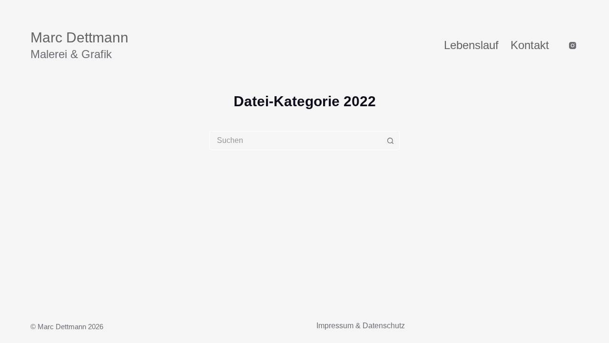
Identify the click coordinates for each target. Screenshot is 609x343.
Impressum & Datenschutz (360, 326)
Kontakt (530, 45)
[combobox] (295, 140)
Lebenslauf (471, 45)
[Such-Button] (390, 140)
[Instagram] (572, 45)
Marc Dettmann (79, 37)
